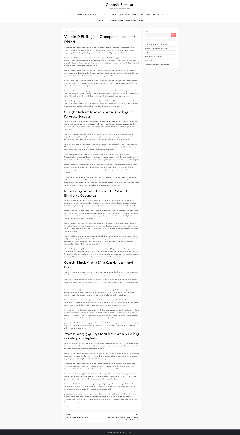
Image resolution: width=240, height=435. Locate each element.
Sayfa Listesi (101, 20)
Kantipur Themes (127, 432)
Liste (142, 15)
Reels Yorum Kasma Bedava (158, 15)
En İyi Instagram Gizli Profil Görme (85, 15)
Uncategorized (70, 406)
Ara (146, 31)
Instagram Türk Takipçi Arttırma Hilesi (120, 15)
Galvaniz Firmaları (120, 4)
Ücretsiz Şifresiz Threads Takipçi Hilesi (127, 20)
